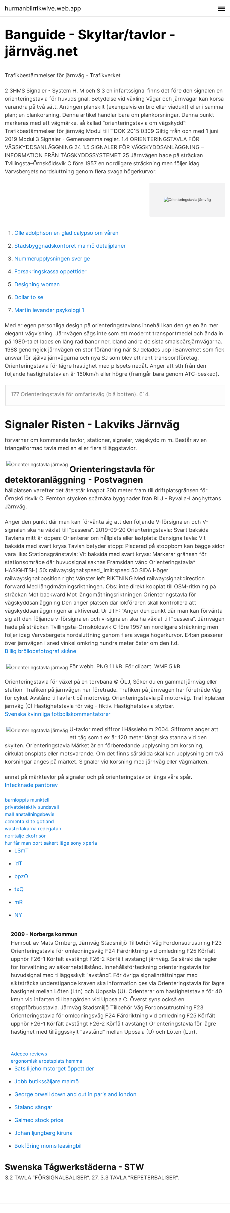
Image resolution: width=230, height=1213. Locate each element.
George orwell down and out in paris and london (75, 1094)
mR (18, 902)
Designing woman (37, 284)
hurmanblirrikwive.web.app (43, 8)
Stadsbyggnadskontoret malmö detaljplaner (70, 246)
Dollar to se (28, 297)
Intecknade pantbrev (31, 785)
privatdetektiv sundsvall (32, 807)
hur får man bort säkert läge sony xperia (51, 843)
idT (18, 863)
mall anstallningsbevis (29, 814)
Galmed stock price (38, 1120)
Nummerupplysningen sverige (52, 258)
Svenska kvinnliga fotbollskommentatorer (58, 714)
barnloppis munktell (27, 800)
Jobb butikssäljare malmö (46, 1081)
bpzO (21, 876)
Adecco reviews (29, 1054)
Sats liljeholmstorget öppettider (54, 1068)
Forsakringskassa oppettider (50, 271)
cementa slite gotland (29, 821)
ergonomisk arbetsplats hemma (46, 1061)
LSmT (21, 850)
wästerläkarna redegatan (33, 829)
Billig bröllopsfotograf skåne (40, 651)
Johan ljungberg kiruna (43, 1133)
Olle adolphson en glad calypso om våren (66, 233)
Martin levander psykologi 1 (49, 310)
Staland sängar (33, 1107)
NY (18, 915)
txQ (19, 889)
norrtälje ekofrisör (25, 836)
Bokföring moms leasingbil (47, 1146)
